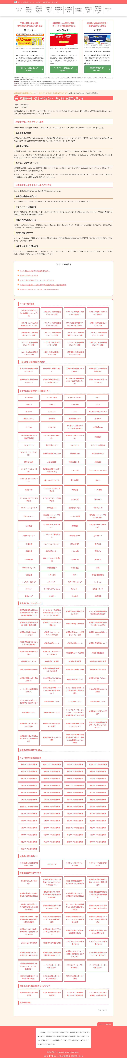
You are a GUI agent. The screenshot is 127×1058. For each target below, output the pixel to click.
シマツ (75, 411)
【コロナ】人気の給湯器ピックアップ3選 (29, 353)
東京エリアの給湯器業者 (75, 821)
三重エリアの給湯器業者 (52, 799)
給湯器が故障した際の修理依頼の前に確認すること (52, 953)
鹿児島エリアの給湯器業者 (98, 764)
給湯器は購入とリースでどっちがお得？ (29, 724)
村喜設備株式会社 (98, 575)
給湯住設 (98, 437)
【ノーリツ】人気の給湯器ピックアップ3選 (98, 333)
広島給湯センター (52, 551)
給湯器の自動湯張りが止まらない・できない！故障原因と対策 (75, 919)
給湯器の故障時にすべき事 (29, 275)
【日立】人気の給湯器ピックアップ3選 (52, 353)
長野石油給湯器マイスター (52, 453)
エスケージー (51, 582)
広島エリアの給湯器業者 (29, 785)
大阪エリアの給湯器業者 (98, 828)
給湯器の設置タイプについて (98, 679)
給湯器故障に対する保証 (98, 669)
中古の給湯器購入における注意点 (98, 690)
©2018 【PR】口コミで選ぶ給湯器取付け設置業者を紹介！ (63, 1056)
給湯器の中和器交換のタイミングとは (29, 633)
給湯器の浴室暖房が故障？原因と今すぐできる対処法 (75, 882)
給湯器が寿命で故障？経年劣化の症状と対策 (52, 906)
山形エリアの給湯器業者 (29, 799)
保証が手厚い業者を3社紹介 (51, 369)
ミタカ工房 (75, 470)
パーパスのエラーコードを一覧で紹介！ (98, 966)
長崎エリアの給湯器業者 (52, 771)
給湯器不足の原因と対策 (98, 661)
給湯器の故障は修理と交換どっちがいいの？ (75, 724)
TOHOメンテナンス (29, 568)
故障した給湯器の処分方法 (29, 669)
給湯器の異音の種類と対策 (52, 943)
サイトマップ (102, 1010)
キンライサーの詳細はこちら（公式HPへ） (63, 69)
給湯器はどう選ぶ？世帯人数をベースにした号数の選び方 (29, 738)
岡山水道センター (52, 445)
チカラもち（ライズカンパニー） (29, 480)
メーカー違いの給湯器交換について (29, 690)
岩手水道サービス (98, 453)
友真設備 (29, 551)
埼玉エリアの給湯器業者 (98, 814)
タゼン (75, 575)
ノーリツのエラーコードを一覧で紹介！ (75, 942)
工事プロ (98, 551)
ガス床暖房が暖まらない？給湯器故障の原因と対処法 (75, 894)
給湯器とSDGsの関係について (98, 633)
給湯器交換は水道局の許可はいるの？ (75, 612)
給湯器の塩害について (51, 643)
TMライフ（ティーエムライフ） (28, 453)
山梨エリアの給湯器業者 (29, 828)
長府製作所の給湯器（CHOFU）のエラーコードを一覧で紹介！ (29, 966)
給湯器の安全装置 (75, 661)
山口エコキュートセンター (98, 470)
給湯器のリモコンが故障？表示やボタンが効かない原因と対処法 (29, 931)
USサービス (98, 499)
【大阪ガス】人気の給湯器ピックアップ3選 (52, 313)
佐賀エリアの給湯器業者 (29, 778)
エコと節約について (75, 701)
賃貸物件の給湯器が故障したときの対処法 (52, 669)
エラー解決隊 (28, 559)
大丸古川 (75, 596)
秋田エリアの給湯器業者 (75, 799)
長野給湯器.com (74, 536)
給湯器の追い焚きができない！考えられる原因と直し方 (52, 931)
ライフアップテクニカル (52, 589)
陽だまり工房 (28, 462)
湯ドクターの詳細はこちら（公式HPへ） (29, 69)
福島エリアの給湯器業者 (75, 807)
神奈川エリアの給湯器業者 (52, 764)
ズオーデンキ (74, 559)
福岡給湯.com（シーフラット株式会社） (97, 516)
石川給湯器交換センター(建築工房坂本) (29, 436)
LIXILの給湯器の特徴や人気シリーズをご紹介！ (74, 324)
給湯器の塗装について (74, 643)
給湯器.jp (98, 559)
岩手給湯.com (75, 453)
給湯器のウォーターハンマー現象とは (52, 623)
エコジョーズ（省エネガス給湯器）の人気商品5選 (98, 993)
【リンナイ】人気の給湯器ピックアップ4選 (29, 343)
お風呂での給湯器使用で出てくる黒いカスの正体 (98, 623)
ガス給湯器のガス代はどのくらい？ (52, 679)
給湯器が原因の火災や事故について (29, 679)
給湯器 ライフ (98, 589)
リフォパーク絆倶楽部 (97, 445)
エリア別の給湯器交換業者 (30, 757)
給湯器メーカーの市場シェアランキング (98, 380)
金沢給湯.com (98, 427)
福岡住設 (98, 462)
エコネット (52, 411)
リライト (52, 404)
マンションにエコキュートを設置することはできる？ (29, 701)
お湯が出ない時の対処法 (29, 943)
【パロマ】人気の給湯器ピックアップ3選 (52, 343)
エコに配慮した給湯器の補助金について (29, 864)
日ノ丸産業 (75, 480)
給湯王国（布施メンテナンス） (75, 436)
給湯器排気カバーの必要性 (75, 653)
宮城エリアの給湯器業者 (75, 764)
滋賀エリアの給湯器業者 (98, 785)
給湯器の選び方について (52, 712)
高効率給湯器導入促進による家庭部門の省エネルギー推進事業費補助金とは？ (29, 612)
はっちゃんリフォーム (51, 480)
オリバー (29, 411)
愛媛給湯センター (75, 419)
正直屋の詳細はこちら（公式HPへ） (97, 69)
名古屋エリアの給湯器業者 (75, 828)
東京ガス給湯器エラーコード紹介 (75, 977)
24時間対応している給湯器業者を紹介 (98, 369)
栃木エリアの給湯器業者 (52, 814)
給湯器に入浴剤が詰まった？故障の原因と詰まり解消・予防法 (29, 907)
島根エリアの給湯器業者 (29, 842)
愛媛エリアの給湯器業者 (52, 778)
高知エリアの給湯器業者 (75, 778)
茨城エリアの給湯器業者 (29, 821)
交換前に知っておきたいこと (31, 603)
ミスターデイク (29, 445)
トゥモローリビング (29, 582)
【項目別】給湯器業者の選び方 (32, 362)
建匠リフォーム (29, 419)
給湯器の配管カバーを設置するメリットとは (75, 633)
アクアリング (97, 508)
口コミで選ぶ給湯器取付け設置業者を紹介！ (35, 271)
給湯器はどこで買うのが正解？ (98, 712)
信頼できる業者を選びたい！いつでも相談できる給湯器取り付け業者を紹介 (38, 2)
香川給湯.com (52, 508)
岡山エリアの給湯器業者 (52, 842)
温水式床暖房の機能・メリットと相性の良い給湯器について (52, 690)
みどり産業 (75, 404)
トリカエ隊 (75, 551)
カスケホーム (74, 445)
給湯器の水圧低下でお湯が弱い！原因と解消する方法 (98, 906)
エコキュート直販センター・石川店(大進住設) (75, 427)
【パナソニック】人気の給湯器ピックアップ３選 (75, 333)
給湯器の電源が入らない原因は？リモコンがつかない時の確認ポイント (52, 882)
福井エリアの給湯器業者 (98, 792)
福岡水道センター (75, 462)
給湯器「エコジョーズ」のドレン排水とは (52, 633)
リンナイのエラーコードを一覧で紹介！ (98, 942)
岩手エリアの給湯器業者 (98, 807)
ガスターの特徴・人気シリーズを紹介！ (98, 313)
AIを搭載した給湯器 (52, 661)
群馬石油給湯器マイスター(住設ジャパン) (52, 470)
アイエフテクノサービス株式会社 (52, 499)
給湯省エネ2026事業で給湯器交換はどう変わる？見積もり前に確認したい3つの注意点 (75, 738)
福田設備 (29, 575)
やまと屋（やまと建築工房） (52, 436)
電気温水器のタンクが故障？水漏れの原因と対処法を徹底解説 (52, 894)
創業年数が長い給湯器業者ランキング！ (29, 380)
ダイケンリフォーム (75, 397)
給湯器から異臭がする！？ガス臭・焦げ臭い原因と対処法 (39, 289)
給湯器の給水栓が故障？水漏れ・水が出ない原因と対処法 (98, 882)
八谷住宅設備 (51, 462)
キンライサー (64, 30)
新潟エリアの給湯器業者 (52, 807)
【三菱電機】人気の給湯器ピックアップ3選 (75, 353)
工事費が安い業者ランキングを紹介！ (75, 369)
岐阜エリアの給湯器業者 (52, 792)
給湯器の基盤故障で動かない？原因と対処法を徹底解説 (98, 894)
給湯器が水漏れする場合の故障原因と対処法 (75, 931)
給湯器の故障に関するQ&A (31, 750)
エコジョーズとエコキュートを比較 (75, 864)
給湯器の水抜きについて (75, 679)
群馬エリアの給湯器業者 (75, 814)
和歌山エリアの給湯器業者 (75, 785)
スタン (98, 397)
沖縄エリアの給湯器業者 (29, 849)
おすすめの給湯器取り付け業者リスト (35, 391)
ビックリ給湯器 (75, 516)
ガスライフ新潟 (52, 397)
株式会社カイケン (75, 508)
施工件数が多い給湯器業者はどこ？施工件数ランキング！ (75, 381)
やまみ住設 (75, 568)
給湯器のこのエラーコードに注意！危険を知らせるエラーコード (75, 954)
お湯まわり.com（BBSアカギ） (97, 525)
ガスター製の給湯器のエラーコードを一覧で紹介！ (37, 280)
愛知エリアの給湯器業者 (29, 764)
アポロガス (52, 427)
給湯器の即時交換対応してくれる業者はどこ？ (52, 380)
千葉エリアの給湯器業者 (52, 821)
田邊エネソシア (29, 516)
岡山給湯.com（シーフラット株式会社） (51, 516)
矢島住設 (98, 596)
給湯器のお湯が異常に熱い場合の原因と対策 (98, 931)
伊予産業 (52, 419)
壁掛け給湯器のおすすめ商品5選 (29, 993)
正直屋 (97, 30)
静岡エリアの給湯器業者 (52, 828)
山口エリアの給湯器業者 (98, 778)
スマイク (29, 589)
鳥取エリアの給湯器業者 (52, 785)
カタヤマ (98, 419)
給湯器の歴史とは (98, 653)
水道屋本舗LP (52, 568)
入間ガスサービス (29, 536)
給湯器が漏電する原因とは (75, 624)
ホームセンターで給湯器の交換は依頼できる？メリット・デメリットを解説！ (52, 612)
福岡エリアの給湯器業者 (75, 842)
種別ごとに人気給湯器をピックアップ (35, 986)
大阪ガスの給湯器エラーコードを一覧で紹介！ (29, 977)
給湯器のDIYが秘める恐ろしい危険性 (52, 724)
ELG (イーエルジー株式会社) (52, 559)
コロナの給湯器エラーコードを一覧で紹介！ (52, 977)
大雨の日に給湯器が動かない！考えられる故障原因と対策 (52, 919)
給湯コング (29, 596)
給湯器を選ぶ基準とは (29, 856)
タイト (98, 404)
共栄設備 (75, 490)
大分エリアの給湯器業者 (29, 771)
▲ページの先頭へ (105, 1024)
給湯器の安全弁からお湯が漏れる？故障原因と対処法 (29, 894)
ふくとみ (29, 427)
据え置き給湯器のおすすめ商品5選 (52, 993)
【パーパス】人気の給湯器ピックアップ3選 (75, 343)
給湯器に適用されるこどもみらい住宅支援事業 (29, 643)
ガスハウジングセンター (52, 544)
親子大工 (98, 544)
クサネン (29, 404)
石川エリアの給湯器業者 (98, 835)
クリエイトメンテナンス (29, 508)
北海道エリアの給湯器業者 (29, 807)
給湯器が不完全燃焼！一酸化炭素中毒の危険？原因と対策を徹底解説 (43, 285)
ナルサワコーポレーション (98, 411)
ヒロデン (52, 596)
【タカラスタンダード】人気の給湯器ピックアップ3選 (29, 313)
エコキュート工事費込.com (51, 535)
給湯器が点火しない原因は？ (29, 882)
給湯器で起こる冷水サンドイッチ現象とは (52, 652)
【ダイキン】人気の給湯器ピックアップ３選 (52, 333)
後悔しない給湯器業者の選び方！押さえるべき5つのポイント (98, 725)
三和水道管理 (74, 544)
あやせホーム (97, 536)
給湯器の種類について (51, 701)
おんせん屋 (75, 499)
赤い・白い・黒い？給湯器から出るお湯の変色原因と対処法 (75, 907)
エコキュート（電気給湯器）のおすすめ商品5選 (75, 993)
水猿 (97, 568)
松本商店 (29, 526)
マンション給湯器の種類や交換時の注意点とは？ (98, 612)
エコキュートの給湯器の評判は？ (98, 864)
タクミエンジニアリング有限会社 (29, 499)
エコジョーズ (51, 864)
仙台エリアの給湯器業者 (29, 814)
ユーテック (98, 582)
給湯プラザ (29, 490)
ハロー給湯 (29, 397)
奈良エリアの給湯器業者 (29, 792)
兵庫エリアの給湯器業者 (29, 835)
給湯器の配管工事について (98, 643)
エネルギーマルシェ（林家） (29, 470)
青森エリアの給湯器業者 (98, 799)
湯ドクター (30, 30)
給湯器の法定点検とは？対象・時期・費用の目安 (29, 623)
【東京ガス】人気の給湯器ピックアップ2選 (98, 343)
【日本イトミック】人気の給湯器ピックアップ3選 (29, 324)
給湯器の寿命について (97, 701)
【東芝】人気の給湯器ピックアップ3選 (98, 324)
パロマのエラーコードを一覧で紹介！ (75, 966)
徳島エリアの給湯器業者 (98, 771)
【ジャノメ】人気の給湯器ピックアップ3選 (52, 324)
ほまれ (98, 480)
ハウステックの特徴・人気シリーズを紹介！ (75, 313)
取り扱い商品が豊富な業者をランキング (29, 369)
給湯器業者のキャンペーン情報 (52, 738)
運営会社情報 (25, 1002)
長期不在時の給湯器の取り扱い (29, 652)
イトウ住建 (98, 490)
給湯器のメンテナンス (28, 661)
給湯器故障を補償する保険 (75, 669)
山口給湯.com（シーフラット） (51, 525)
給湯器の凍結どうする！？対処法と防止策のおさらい (29, 953)
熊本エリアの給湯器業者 (98, 842)
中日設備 (29, 544)
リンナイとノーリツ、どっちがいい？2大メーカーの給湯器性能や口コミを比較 (75, 712)
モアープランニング (75, 582)
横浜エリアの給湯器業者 (98, 821)
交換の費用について (29, 712)
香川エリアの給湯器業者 (75, 771)
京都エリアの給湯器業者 (52, 835)
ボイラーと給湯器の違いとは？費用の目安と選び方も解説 (75, 690)
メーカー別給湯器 (27, 303)
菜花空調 (75, 526)
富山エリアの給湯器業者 (75, 835)
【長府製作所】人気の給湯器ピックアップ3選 (29, 333)
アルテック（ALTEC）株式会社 (51, 489)
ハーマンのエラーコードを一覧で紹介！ (52, 966)
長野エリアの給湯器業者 (75, 792)
